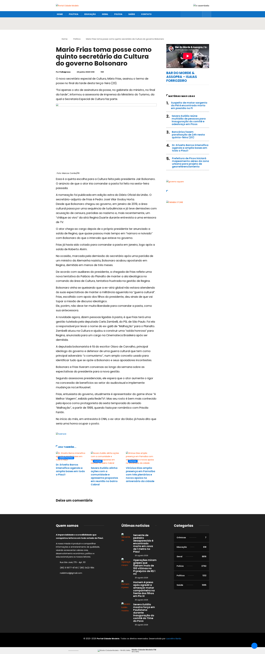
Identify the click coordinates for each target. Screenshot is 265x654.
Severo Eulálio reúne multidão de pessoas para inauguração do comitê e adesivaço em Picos (189, 120)
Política (73, 14)
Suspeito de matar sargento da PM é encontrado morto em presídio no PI (189, 105)
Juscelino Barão (173, 638)
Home (60, 14)
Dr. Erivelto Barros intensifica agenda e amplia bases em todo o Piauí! (70, 469)
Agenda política (66, 458)
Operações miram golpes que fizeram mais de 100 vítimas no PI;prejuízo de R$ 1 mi (145, 567)
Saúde (131, 14)
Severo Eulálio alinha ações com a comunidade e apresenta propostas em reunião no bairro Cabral (104, 476)
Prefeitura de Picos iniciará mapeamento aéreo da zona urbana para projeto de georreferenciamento (190, 162)
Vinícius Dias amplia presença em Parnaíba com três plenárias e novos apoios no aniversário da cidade (140, 474)
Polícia (118, 14)
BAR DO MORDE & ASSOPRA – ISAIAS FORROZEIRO (181, 77)
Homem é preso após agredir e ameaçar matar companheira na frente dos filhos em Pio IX (144, 589)
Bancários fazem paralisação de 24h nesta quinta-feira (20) (188, 134)
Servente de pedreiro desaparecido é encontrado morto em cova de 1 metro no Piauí (143, 543)
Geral (105, 14)
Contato (146, 14)
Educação (90, 14)
